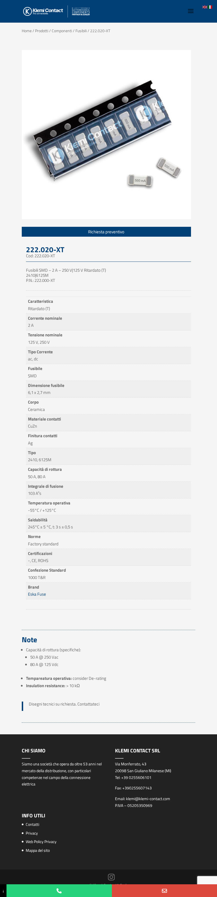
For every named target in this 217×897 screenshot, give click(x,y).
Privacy (32, 833)
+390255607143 (137, 788)
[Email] (164, 890)
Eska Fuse (37, 594)
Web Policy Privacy (41, 841)
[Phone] (59, 890)
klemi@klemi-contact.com (148, 799)
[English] (205, 6)
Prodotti (41, 31)
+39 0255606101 (136, 777)
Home (27, 31)
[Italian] (210, 6)
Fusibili (81, 31)
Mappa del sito (38, 850)
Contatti (32, 824)
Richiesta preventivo (106, 231)
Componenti (62, 31)
